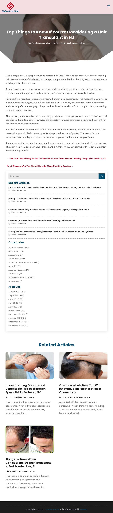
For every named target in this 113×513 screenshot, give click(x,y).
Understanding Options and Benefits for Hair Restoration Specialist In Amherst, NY (26, 388)
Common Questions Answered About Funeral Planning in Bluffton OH (41, 220)
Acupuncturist (15, 258)
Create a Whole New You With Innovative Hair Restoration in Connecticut (80, 388)
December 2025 (16, 322)
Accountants (14, 251)
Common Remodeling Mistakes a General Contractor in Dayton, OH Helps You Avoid (48, 209)
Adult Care (13, 274)
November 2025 (16, 325)
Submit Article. (53, 509)
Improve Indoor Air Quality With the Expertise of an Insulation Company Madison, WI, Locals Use (54, 187)
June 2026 (13, 299)
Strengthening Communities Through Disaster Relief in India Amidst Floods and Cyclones (50, 232)
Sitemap (83, 509)
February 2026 (15, 314)
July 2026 (13, 295)
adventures (13, 281)
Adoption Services (17, 270)
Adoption (12, 266)
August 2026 (14, 292)
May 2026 (13, 303)
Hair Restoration (76, 43)
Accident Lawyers (16, 247)
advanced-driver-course (20, 277)
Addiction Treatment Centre (21, 262)
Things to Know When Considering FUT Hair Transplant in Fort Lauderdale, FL (28, 462)
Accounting (13, 255)
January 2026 (15, 318)
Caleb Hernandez (41, 43)
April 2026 (13, 307)
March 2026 (14, 310)
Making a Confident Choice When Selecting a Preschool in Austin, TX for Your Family (49, 198)
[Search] (102, 176)
